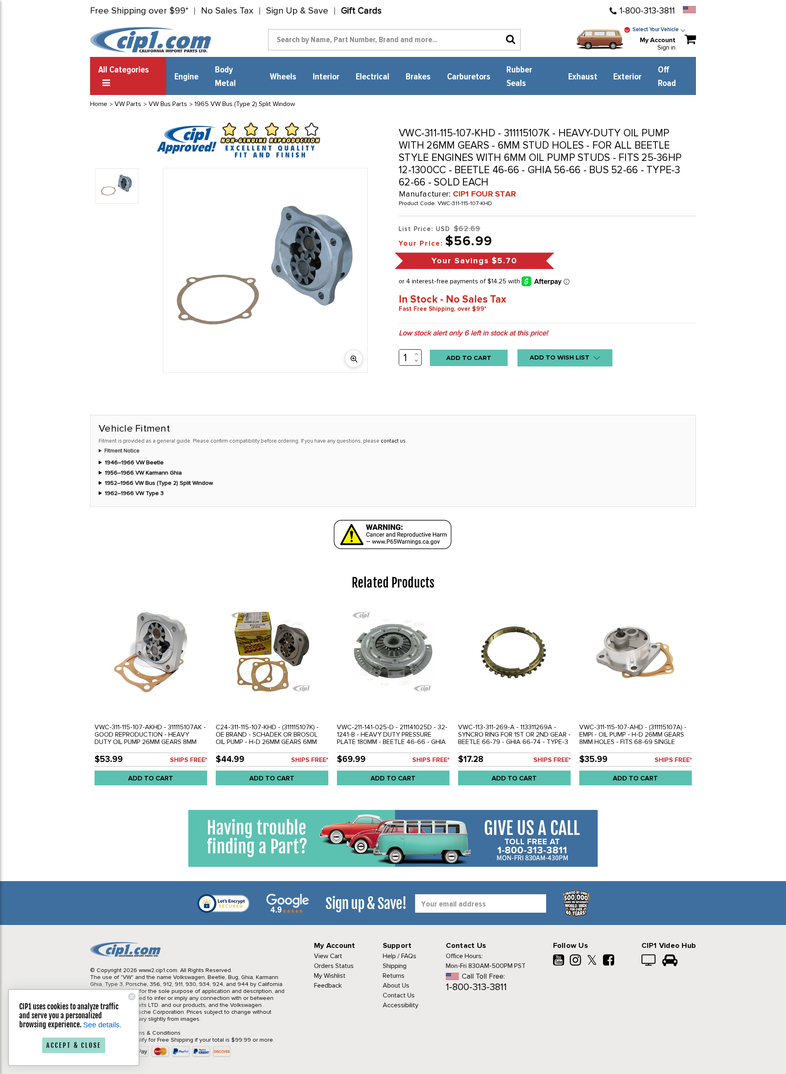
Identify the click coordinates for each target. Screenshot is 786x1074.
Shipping (395, 966)
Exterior (627, 76)
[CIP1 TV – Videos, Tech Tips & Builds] (649, 961)
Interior (326, 76)
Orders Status (334, 966)
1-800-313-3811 (647, 10)
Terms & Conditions (155, 1032)
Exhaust (582, 76)
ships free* (188, 760)
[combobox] (394, 39)
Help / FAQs (399, 956)
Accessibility (400, 1005)
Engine (186, 76)
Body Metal (225, 77)
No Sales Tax (227, 11)
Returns (393, 976)
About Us (396, 985)
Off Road (667, 77)
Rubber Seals (519, 77)
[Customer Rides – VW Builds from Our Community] (670, 961)
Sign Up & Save (297, 11)
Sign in (666, 47)
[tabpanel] (150, 698)
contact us (393, 441)
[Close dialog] (132, 997)
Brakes (418, 76)
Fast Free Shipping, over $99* (442, 308)
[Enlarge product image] (354, 359)
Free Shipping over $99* (139, 11)
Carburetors (468, 76)
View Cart (328, 956)
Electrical (372, 76)
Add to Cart (150, 778)
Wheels (283, 76)
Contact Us (399, 995)
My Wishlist (330, 976)
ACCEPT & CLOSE (73, 1045)
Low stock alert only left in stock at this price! (473, 332)
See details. (102, 1025)
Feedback (328, 985)
